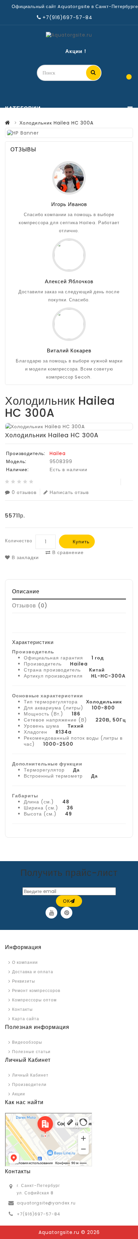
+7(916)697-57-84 (38, 1214)
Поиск (93, 72)
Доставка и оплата (32, 972)
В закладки (24, 557)
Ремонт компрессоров (36, 990)
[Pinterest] (66, 913)
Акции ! (75, 51)
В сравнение (67, 552)
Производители (29, 1084)
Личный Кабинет (30, 1075)
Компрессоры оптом (34, 1000)
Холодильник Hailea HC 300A (56, 122)
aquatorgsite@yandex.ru (46, 1203)
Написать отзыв (69, 492)
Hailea (58, 453)
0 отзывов (24, 492)
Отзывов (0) (30, 605)
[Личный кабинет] (112, 79)
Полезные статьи (31, 1051)
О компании (25, 962)
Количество (18, 541)
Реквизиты (23, 981)
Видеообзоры (27, 1042)
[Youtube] (51, 913)
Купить (81, 541)
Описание (26, 591)
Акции (18, 1094)
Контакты (22, 1009)
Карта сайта (25, 1019)
